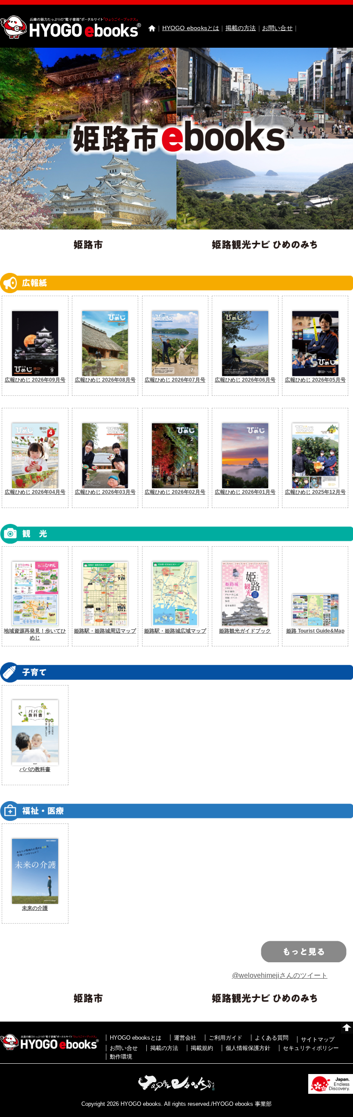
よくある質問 (271, 1037)
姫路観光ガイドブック (245, 631)
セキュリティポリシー (311, 1048)
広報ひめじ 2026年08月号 (105, 380)
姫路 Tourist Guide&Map (315, 631)
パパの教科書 (34, 769)
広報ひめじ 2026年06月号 (245, 380)
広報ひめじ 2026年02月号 (175, 492)
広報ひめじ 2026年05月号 (315, 380)
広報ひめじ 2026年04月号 (35, 492)
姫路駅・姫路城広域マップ (175, 631)
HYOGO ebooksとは (191, 27)
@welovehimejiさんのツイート (280, 975)
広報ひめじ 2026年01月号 (245, 492)
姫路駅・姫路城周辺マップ (105, 631)
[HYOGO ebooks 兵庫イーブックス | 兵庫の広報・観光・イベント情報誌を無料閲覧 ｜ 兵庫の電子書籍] (70, 36)
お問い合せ (277, 27)
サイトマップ (317, 1039)
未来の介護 (35, 908)
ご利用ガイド (225, 1037)
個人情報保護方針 (248, 1048)
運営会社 (185, 1037)
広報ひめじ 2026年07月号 (175, 380)
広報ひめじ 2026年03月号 (105, 492)
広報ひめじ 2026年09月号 (35, 380)
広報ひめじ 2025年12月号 (315, 492)
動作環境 (121, 1056)
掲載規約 (202, 1048)
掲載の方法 (241, 27)
